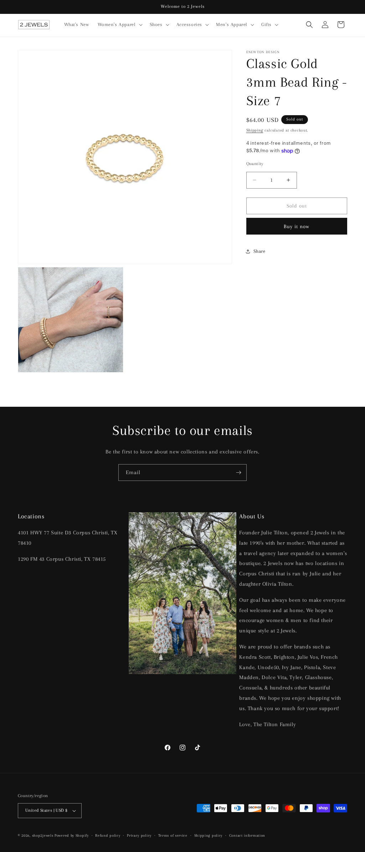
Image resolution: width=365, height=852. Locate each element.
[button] (119, 24)
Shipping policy (208, 835)
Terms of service (172, 835)
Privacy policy (139, 835)
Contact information (247, 835)
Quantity (254, 163)
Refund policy (107, 835)
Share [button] (259, 251)
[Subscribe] (238, 472)
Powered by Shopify (72, 835)
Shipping (254, 130)
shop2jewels (42, 835)
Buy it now (296, 226)
